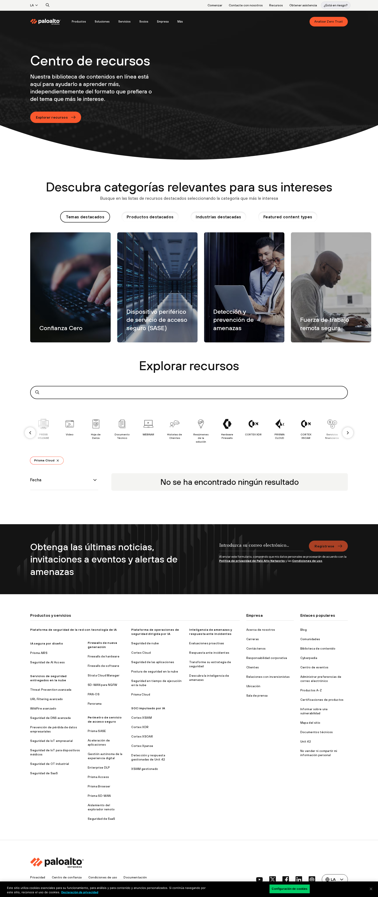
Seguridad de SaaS (44, 773)
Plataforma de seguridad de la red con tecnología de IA (73, 629)
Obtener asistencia (303, 5)
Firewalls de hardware (103, 656)
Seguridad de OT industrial (49, 764)
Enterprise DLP (99, 767)
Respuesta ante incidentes (209, 652)
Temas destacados (85, 216)
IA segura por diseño (46, 643)
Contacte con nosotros (246, 5)
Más (180, 21)
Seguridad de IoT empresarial (51, 741)
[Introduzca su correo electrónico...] (261, 548)
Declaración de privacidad (79, 892)
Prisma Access (98, 777)
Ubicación (253, 686)
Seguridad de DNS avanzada (50, 718)
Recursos (276, 5)
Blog (303, 629)
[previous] (30, 432)
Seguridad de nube (145, 643)
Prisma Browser (99, 786)
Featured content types (287, 216)
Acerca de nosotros (260, 629)
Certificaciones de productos (322, 699)
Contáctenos (256, 648)
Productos (79, 21)
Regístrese (324, 546)
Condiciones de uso (307, 560)
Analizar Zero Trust (328, 21)
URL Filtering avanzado (46, 699)
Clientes (252, 667)
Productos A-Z (311, 690)
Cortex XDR (140, 727)
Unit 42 (305, 741)
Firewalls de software (103, 665)
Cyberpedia (308, 658)
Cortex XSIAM (141, 717)
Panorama (95, 703)
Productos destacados (150, 216)
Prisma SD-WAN (99, 795)
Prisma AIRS (38, 653)
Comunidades (310, 639)
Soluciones (102, 21)
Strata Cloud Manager (103, 675)
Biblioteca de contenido (317, 648)
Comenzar (215, 5)
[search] (47, 5)
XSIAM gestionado (144, 769)
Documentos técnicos (316, 732)
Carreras (252, 639)
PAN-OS (94, 694)
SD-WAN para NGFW (102, 685)
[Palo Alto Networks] (45, 22)
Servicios (124, 21)
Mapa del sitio (310, 722)
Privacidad (37, 877)
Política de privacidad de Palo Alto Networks (252, 560)
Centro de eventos (314, 667)
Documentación (135, 877)
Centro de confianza (67, 877)
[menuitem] (48, 22)
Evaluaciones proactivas (206, 643)
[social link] (259, 879)
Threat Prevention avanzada (50, 689)
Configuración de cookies (289, 888)
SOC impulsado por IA (148, 708)
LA (32, 5)
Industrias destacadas (218, 216)
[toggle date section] (95, 480)
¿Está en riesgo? (336, 5)
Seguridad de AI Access (47, 662)
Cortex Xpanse (142, 746)
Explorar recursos (52, 117)
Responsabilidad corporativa (266, 658)
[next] (347, 432)
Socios (143, 21)
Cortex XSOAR (142, 736)
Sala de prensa (257, 695)
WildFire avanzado (43, 708)
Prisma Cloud (44, 460)
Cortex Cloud (141, 652)
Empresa (163, 21)
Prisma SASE (97, 731)
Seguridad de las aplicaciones (152, 662)
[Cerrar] (371, 889)
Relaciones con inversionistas (268, 676)
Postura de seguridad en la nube (154, 671)
